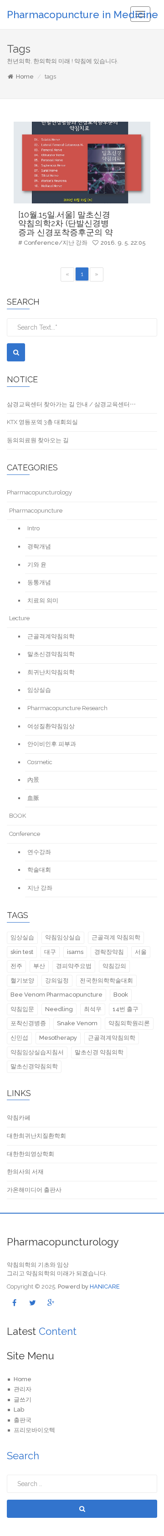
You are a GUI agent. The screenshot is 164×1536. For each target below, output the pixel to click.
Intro (33, 528)
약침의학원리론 (129, 1023)
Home (25, 76)
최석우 (93, 1009)
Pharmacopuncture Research (67, 708)
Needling (59, 1009)
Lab (19, 1409)
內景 (33, 779)
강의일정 (57, 980)
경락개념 (39, 546)
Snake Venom (77, 1023)
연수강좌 (39, 852)
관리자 (22, 1389)
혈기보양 (22, 980)
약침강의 (114, 966)
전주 (16, 966)
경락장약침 (109, 951)
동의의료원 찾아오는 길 (38, 440)
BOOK (17, 815)
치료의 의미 (42, 600)
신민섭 (19, 1037)
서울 (141, 951)
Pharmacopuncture (35, 510)
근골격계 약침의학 (116, 937)
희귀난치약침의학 (51, 672)
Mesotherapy (58, 1037)
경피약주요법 (74, 966)
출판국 (22, 1420)
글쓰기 (22, 1399)
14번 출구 (125, 1009)
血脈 (33, 798)
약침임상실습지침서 (37, 1052)
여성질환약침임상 (51, 726)
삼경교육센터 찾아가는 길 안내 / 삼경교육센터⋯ (71, 404)
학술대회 (39, 869)
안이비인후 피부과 (51, 744)
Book (120, 994)
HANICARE (105, 1286)
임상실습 (39, 690)
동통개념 (39, 582)
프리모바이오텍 (34, 1430)
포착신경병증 (28, 1023)
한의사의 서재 (25, 1171)
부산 (39, 966)
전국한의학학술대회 (106, 980)
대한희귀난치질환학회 (36, 1135)
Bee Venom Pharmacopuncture (56, 994)
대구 (50, 951)
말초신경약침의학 (51, 654)
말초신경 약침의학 (99, 1052)
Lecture (19, 618)
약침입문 (22, 1009)
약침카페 (19, 1117)
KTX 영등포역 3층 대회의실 (42, 422)
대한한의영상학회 (30, 1154)
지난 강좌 (39, 887)
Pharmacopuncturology (39, 492)
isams (75, 951)
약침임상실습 (63, 937)
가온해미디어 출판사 (34, 1189)
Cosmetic (39, 762)
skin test (21, 951)
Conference (24, 833)
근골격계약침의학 (51, 636)
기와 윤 (36, 564)
